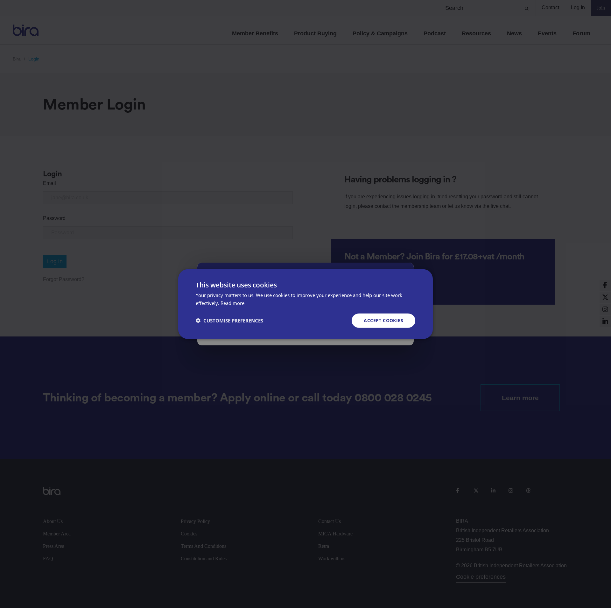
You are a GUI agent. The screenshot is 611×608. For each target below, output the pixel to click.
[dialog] (305, 304)
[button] (229, 320)
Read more (232, 303)
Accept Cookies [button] (383, 320)
